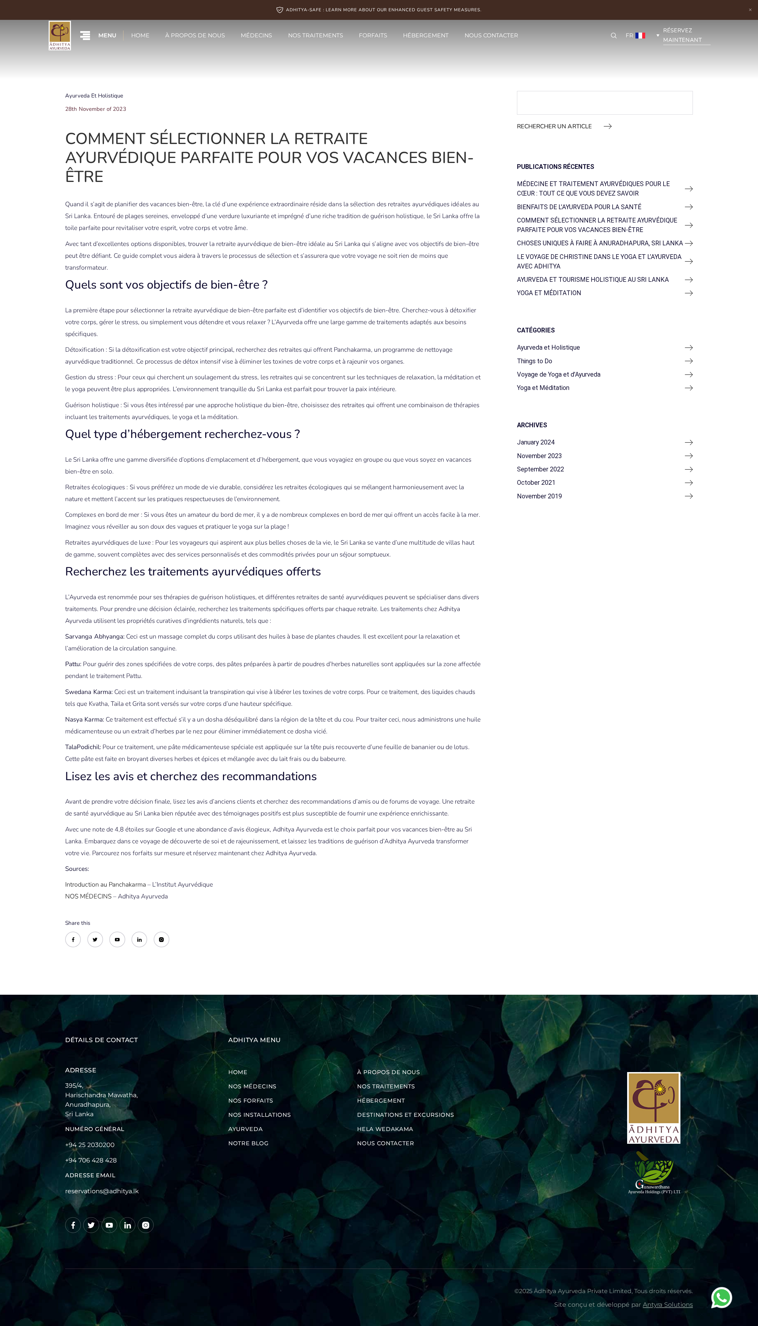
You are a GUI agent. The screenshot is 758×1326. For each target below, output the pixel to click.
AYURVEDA (245, 1129)
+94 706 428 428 (91, 1160)
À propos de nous (195, 35)
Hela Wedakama (385, 1129)
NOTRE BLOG (248, 1143)
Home (140, 35)
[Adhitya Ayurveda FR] (59, 35)
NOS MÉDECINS (88, 896)
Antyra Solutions (668, 1304)
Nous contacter (491, 35)
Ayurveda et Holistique (94, 96)
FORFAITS (373, 35)
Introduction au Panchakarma (105, 884)
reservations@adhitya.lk (102, 1191)
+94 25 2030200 (90, 1145)
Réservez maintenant (682, 35)
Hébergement (426, 35)
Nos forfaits (250, 1100)
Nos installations (259, 1114)
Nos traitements (315, 35)
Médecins (256, 35)
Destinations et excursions (405, 1114)
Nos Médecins (252, 1086)
